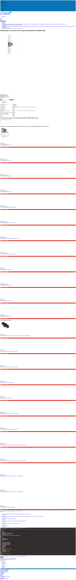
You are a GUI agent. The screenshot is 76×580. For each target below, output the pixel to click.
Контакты (3, 8)
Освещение (4, 23)
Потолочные (4, 26)
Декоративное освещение (20, 26)
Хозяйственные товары (6, 551)
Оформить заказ (4, 539)
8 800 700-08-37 (3, 0)
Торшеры (46, 24)
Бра (42, 24)
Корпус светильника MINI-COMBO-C (6, 300)
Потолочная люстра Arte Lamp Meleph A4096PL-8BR (8, 429)
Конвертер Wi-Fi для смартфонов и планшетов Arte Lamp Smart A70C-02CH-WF (13, 444)
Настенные (14, 26)
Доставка (3, 534)
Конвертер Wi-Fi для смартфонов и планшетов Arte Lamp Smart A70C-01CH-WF (13, 460)
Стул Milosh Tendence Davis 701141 (6, 316)
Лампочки (58, 24)
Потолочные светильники (46, 26)
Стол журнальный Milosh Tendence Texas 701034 (8, 222)
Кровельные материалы (6, 544)
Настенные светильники (66, 26)
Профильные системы (12, 24)
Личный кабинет (4, 538)
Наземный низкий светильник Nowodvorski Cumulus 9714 (9, 238)
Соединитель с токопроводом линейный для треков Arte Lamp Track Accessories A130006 (15, 335)
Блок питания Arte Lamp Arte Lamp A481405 (7, 507)
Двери (3, 548)
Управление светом (5, 24)
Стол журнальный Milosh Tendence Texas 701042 (8, 207)
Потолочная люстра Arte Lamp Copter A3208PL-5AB (8, 351)
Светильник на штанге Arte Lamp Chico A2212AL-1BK (9, 366)
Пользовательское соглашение (7, 533)
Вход (1, 14)
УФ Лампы (29, 26)
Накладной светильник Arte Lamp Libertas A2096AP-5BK (9, 413)
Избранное (5, 13)
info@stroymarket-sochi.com (4, 559)
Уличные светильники (38, 24)
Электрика (3, 545)
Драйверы (26, 26)
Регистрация (4, 5)
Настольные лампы (54, 24)
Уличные (32, 26)
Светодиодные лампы (38, 26)
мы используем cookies (22, 556)
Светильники (24, 24)
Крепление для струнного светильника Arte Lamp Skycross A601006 (11, 491)
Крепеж (3, 547)
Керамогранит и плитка (6, 543)
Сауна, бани (4, 549)
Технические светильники (30, 24)
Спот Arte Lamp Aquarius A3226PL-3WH (6, 382)
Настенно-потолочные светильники (56, 26)
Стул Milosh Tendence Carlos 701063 (6, 144)
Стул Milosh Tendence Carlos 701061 (6, 191)
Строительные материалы (6, 542)
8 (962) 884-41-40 (3, 2)
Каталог (10, 12)
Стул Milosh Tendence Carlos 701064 (6, 160)
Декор (44, 24)
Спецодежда (4, 550)
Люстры (20, 24)
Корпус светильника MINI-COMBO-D (6, 269)
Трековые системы (9, 26)
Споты (49, 24)
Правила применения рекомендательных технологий (11, 535)
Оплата (3, 9)
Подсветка (17, 24)
